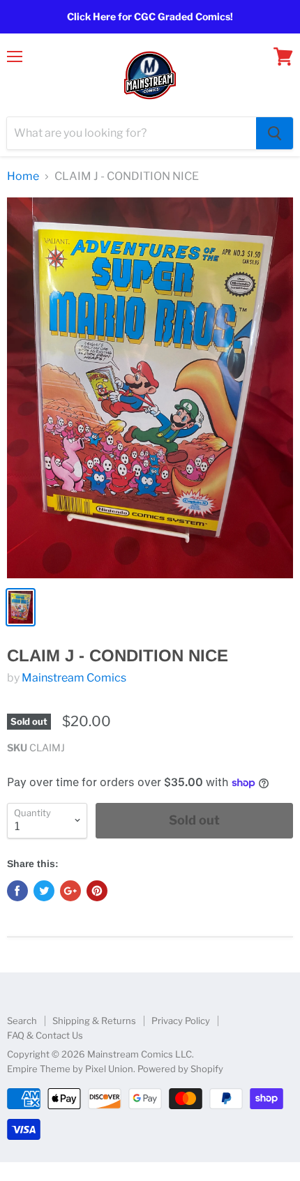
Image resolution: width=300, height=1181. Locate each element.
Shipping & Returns (94, 1020)
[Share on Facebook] (17, 890)
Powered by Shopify (180, 1068)
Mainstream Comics (74, 677)
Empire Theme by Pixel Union (70, 1068)
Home (23, 176)
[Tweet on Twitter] (43, 890)
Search (22, 1020)
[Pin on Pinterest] (97, 890)
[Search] (274, 133)
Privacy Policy (180, 1020)
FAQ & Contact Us (45, 1035)
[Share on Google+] (70, 890)
